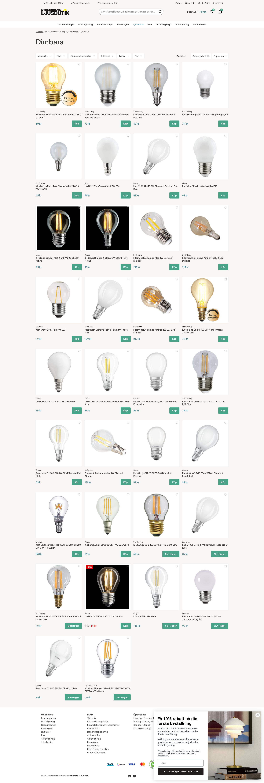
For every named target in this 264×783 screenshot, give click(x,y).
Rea (150, 24)
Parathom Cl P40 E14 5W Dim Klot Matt (56, 688)
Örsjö (135, 614)
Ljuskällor (138, 24)
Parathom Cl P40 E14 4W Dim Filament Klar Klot (58, 474)
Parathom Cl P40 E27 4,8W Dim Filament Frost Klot (155, 403)
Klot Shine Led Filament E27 (51, 329)
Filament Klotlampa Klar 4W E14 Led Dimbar (104, 474)
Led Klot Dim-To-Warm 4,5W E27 (200, 186)
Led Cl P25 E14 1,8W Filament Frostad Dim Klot (155, 188)
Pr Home (39, 327)
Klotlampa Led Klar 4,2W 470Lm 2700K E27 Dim (203, 403)
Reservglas (123, 24)
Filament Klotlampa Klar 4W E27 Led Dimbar (152, 259)
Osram (136, 183)
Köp (77, 123)
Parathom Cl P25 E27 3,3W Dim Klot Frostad (152, 474)
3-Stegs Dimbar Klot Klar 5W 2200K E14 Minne (106, 259)
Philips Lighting (91, 685)
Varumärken (199, 24)
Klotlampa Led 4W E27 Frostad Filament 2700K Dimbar (106, 116)
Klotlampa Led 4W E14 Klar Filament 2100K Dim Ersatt (58, 618)
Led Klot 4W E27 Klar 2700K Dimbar (104, 616)
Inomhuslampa (66, 24)
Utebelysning (85, 24)
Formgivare (93, 742)
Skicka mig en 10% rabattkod (181, 771)
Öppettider (190, 3)
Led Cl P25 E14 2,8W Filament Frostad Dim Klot (204, 546)
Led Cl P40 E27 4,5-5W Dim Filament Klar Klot (107, 403)
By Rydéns (137, 255)
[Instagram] (129, 776)
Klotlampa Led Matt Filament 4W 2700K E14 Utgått (57, 188)
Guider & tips (204, 3)
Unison (38, 255)
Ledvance (89, 327)
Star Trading (40, 112)
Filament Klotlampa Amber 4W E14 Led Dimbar (203, 259)
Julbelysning (182, 24)
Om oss (179, 3)
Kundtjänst (218, 3)
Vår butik (91, 718)
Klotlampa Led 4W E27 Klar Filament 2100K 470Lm (59, 116)
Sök (160, 12)
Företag (191, 11)
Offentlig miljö (94, 738)
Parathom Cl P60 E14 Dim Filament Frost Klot (106, 331)
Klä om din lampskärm (97, 721)
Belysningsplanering (97, 731)
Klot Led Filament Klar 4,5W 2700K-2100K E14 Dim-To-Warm (58, 546)
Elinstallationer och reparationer (103, 724)
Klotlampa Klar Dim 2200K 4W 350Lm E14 (107, 544)
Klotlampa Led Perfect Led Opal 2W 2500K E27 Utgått (201, 618)
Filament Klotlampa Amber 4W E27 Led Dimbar (154, 331)
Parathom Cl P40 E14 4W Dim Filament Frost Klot (202, 474)
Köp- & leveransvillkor (98, 749)
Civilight (39, 542)
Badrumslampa (105, 24)
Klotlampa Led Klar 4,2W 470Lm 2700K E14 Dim (154, 116)
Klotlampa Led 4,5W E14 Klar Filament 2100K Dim (202, 331)
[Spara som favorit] (79, 64)
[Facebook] (134, 776)
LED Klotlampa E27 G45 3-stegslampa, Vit (205, 114)
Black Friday (93, 745)
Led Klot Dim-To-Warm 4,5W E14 (102, 186)
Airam (87, 183)
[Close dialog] (257, 715)
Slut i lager (171, 554)
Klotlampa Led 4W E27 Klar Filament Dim (155, 544)
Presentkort (93, 728)
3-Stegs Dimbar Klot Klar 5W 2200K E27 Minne (57, 259)
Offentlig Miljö (163, 24)
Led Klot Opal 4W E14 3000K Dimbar (55, 401)
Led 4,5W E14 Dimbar (144, 616)
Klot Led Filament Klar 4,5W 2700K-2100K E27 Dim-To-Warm (107, 690)
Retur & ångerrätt (96, 752)
